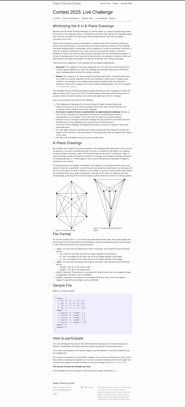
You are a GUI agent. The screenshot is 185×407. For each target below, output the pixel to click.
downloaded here (119, 362)
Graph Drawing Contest (67, 3)
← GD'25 (56, 18)
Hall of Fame (105, 3)
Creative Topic (87, 18)
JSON (78, 239)
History (116, 3)
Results (112, 18)
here (115, 371)
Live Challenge (101, 18)
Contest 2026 (126, 3)
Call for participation (70, 18)
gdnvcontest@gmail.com (62, 390)
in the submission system (66, 86)
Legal (55, 394)
